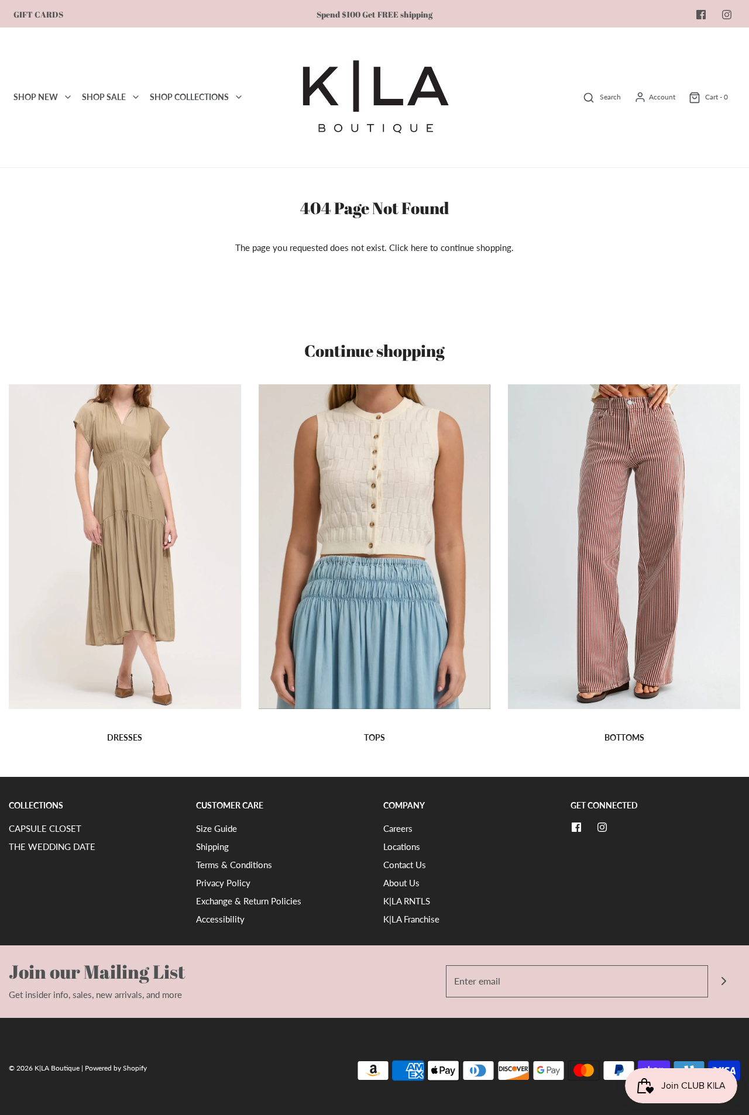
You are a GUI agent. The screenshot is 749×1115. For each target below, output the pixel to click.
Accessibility (220, 919)
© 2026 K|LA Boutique (45, 1068)
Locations (401, 846)
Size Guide (216, 828)
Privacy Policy (223, 882)
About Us (401, 882)
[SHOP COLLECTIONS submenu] (239, 97)
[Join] (724, 981)
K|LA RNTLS (406, 901)
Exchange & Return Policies (248, 901)
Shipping (212, 846)
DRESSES (124, 737)
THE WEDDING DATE (52, 846)
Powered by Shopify (116, 1068)
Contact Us (404, 864)
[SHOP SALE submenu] (136, 97)
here (419, 247)
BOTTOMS (624, 737)
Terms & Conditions (234, 864)
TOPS (374, 737)
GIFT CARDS (38, 14)
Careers (398, 828)
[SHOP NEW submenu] (68, 97)
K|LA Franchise (411, 919)
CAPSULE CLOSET (45, 828)
